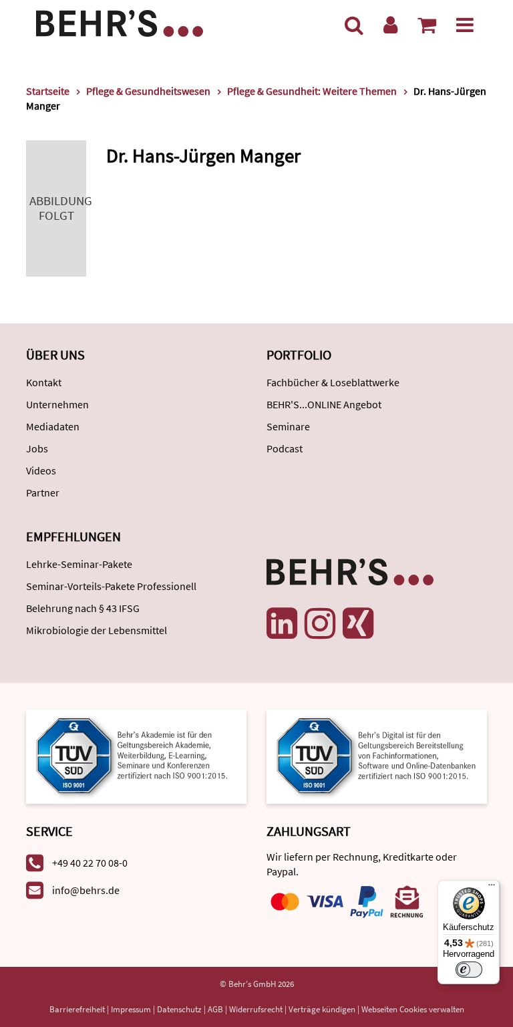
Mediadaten (52, 426)
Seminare (288, 426)
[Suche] (354, 24)
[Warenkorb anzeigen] (426, 24)
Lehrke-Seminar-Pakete (79, 564)
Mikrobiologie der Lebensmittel (96, 630)
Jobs (37, 448)
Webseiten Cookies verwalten (412, 1009)
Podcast (285, 448)
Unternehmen (57, 404)
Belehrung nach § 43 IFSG (83, 608)
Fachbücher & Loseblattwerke (333, 382)
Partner (42, 492)
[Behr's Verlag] (119, 21)
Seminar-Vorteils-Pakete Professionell (111, 586)
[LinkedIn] (282, 623)
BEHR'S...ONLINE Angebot (324, 404)
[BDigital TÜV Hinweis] (136, 755)
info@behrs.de (86, 890)
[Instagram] (320, 623)
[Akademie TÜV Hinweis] (377, 755)
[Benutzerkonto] (390, 24)
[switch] (469, 970)
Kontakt (43, 382)
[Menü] (465, 24)
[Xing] (358, 623)
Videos (41, 470)
